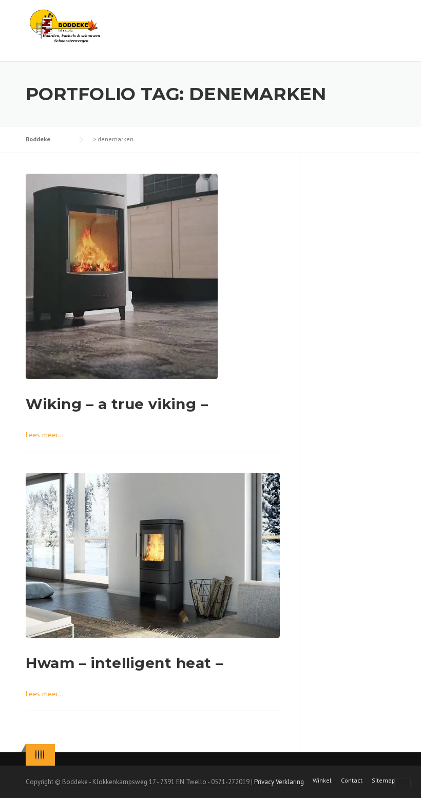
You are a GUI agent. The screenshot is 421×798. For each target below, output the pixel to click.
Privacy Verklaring (279, 781)
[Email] (43, 754)
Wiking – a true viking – (117, 404)
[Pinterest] (41, 754)
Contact (351, 780)
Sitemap (383, 780)
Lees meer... (45, 434)
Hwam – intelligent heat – (124, 663)
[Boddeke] (65, 25)
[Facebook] (38, 754)
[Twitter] (35, 754)
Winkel (322, 780)
